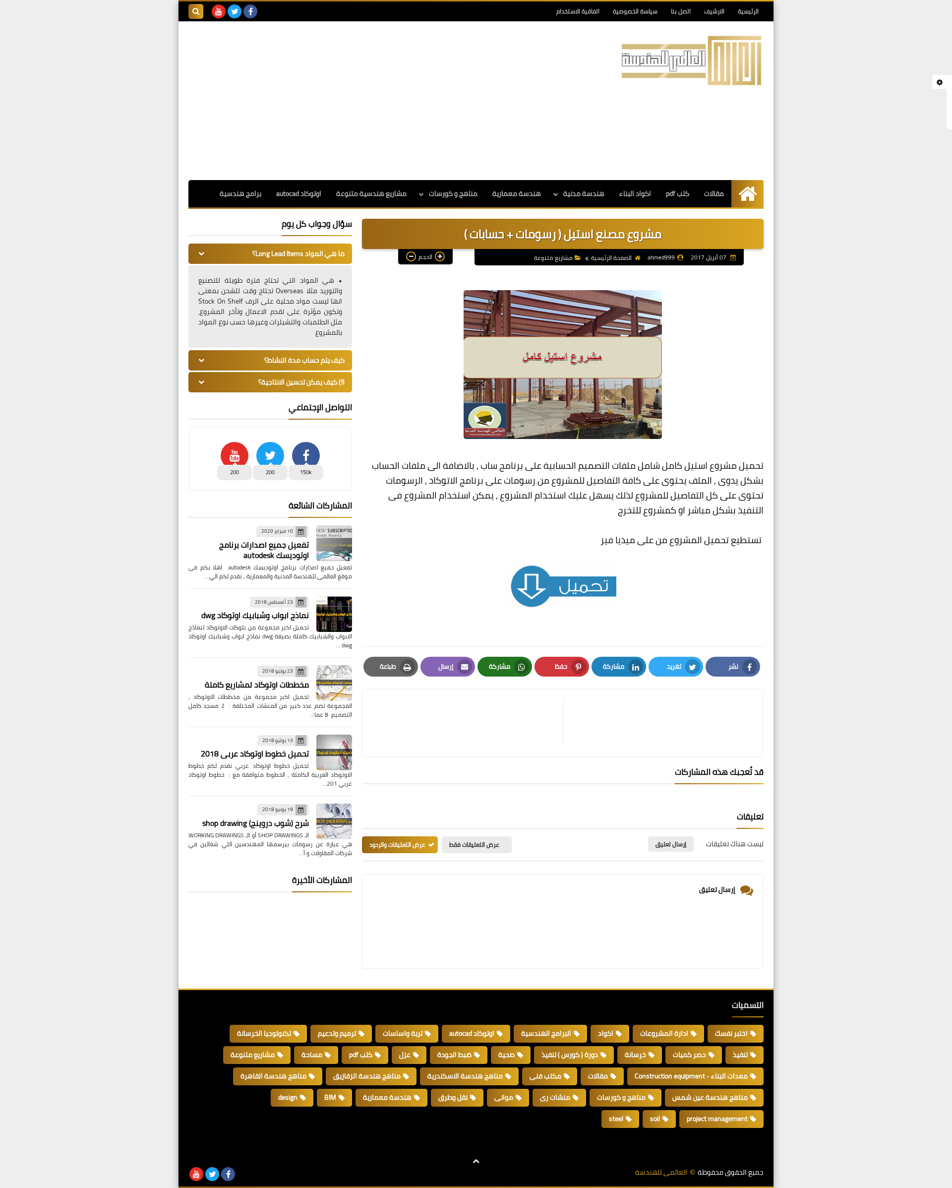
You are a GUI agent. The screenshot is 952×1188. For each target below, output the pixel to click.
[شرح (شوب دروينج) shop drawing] (334, 821)
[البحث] (195, 11)
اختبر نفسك (731, 1033)
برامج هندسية (240, 193)
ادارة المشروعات (664, 1033)
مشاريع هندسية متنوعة (371, 193)
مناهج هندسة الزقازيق (367, 1075)
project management (717, 1118)
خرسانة (635, 1054)
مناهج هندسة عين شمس (710, 1097)
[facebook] (250, 11)
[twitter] (234, 11)
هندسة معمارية (516, 193)
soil (655, 1118)
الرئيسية (748, 11)
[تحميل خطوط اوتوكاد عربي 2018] (334, 752)
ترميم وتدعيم (337, 1033)
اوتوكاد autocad (298, 193)
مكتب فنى (545, 1075)
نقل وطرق (453, 1097)
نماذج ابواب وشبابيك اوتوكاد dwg (255, 615)
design (288, 1097)
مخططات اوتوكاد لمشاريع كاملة (257, 684)
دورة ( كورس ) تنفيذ (569, 1054)
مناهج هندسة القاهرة (273, 1075)
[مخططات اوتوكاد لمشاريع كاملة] (334, 683)
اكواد (605, 1033)
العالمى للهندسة (661, 1172)
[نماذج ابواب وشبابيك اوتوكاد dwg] (334, 614)
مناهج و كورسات (453, 193)
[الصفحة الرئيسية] (747, 193)
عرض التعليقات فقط (474, 844)
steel (616, 1118)
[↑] (476, 1161)
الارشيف (714, 11)
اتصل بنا (681, 11)
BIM (330, 1097)
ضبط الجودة (454, 1054)
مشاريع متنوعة (553, 257)
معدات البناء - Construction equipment (691, 1075)
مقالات (714, 193)
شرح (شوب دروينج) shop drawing (255, 822)
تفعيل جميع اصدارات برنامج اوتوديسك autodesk (264, 550)
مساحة (311, 1054)
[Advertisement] (368, 100)
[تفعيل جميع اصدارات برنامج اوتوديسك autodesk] (334, 543)
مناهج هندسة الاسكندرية (465, 1075)
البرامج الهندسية (546, 1033)
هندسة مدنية (583, 193)
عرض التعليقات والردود (397, 844)
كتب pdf (677, 193)
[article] (467, 723)
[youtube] (219, 11)
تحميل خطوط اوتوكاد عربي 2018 (255, 753)
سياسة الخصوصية (635, 11)
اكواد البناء (635, 193)
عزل (405, 1054)
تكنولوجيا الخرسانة (264, 1033)
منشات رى (555, 1097)
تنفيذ (740, 1054)
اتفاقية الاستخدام (577, 11)
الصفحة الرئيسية (611, 257)
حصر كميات (689, 1054)
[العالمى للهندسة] (692, 60)
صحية (506, 1054)
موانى (503, 1097)
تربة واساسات (402, 1033)
